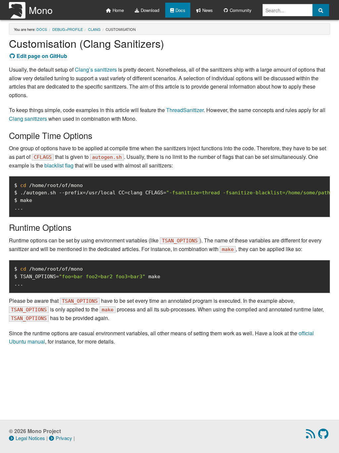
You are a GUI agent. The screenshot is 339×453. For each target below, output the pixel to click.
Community (241, 10)
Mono (41, 10)
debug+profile (67, 29)
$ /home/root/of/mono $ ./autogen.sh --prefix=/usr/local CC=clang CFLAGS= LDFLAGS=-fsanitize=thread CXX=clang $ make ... (172, 196)
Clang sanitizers (28, 118)
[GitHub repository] (324, 435)
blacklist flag (58, 165)
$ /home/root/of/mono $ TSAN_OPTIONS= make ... (87, 276)
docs (41, 29)
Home (118, 10)
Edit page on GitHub (42, 56)
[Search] (321, 10)
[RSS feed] (311, 435)
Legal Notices (30, 437)
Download (150, 10)
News (207, 10)
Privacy (64, 437)
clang (94, 29)
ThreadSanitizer (185, 110)
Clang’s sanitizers (96, 69)
